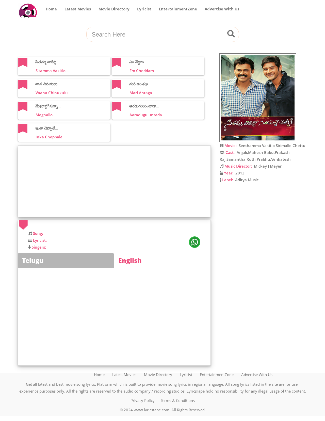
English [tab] (130, 260)
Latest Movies (77, 8)
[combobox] (156, 35)
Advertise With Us (222, 8)
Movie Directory (114, 8)
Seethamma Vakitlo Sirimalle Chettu (272, 145)
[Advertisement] (115, 181)
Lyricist (144, 8)
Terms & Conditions (178, 400)
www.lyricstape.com (151, 409)
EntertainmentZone (178, 8)
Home (51, 8)
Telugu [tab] (33, 260)
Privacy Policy (143, 400)
